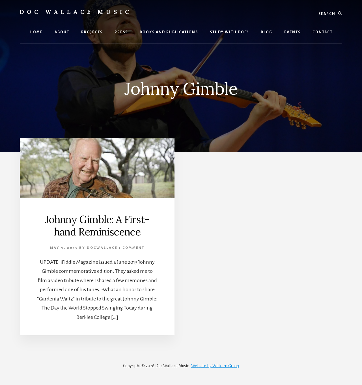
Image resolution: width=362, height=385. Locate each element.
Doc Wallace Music (76, 11)
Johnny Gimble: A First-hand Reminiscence (97, 225)
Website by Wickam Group (215, 366)
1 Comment (132, 248)
